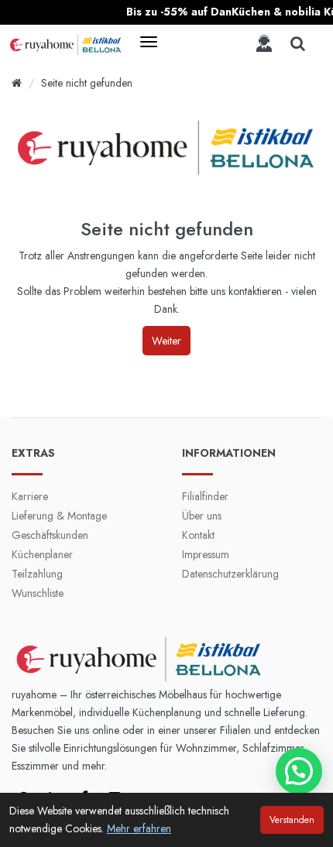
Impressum (205, 554)
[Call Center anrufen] (264, 43)
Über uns (201, 515)
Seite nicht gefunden (86, 83)
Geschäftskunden (50, 535)
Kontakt (198, 535)
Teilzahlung (37, 573)
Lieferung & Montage (59, 515)
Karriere (30, 496)
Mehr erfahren (139, 828)
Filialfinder (205, 496)
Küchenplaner (42, 554)
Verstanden (291, 820)
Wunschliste (38, 593)
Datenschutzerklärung (230, 573)
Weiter (166, 340)
